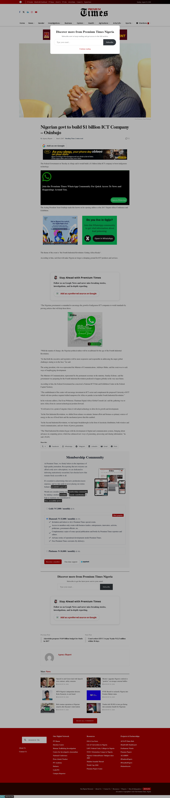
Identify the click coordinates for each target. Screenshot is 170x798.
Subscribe (109, 42)
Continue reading (85, 49)
